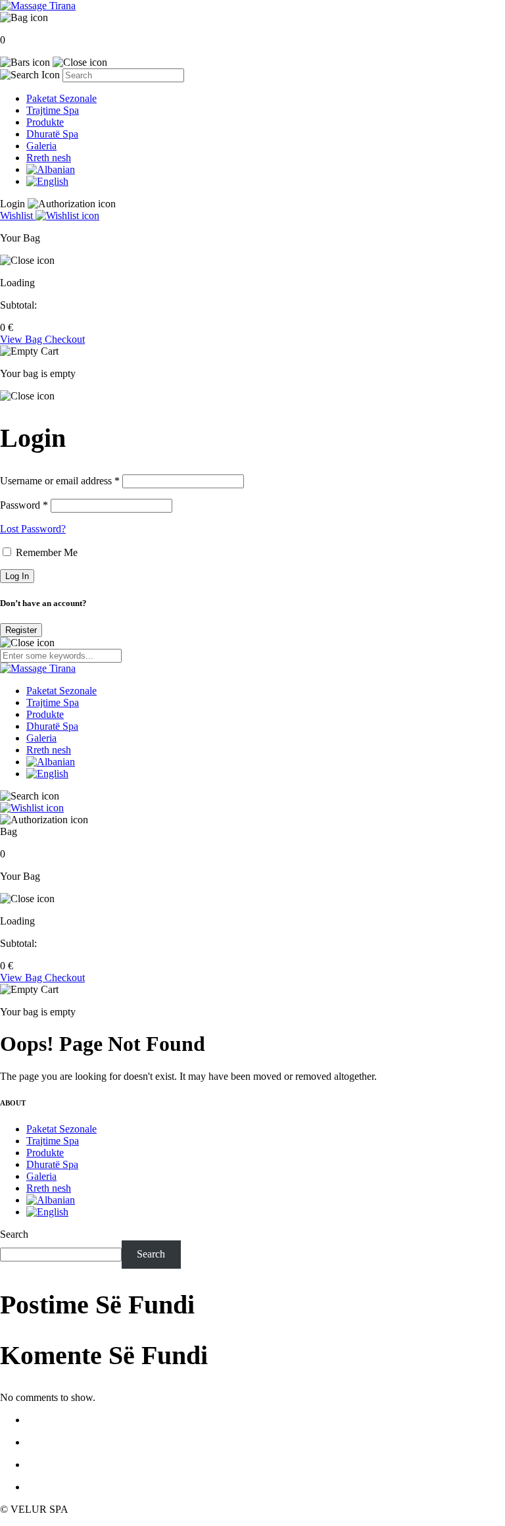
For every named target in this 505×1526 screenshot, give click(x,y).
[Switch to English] (47, 181)
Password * (24, 505)
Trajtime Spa (52, 110)
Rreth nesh (48, 157)
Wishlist (18, 215)
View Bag (22, 339)
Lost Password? (33, 528)
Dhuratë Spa (52, 134)
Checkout (65, 339)
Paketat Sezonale (61, 98)
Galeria (41, 145)
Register (21, 630)
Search (14, 1234)
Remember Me (45, 552)
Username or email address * (60, 480)
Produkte (45, 122)
